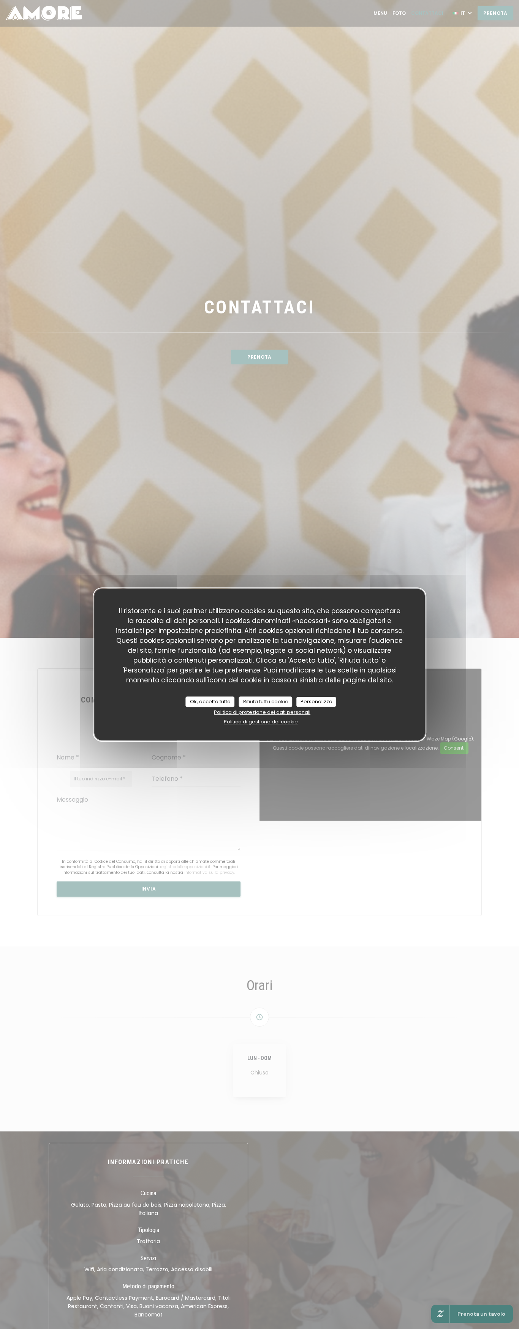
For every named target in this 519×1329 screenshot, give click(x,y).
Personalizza (316, 701)
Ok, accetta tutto (210, 701)
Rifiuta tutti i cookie (265, 701)
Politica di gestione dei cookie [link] (261, 721)
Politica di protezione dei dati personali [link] (262, 712)
